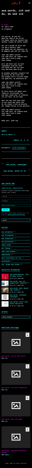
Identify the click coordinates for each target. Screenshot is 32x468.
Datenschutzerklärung (16, 215)
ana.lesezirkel (9, 238)
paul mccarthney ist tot (12, 258)
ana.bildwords (8, 232)
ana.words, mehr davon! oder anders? (19, 289)
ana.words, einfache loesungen (18, 296)
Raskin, (18, 463)
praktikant (7, 261)
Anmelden (5, 209)
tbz (6, 358)
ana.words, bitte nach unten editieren (19, 302)
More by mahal (8, 134)
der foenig (7, 248)
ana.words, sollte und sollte (13, 356)
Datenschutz (24, 463)
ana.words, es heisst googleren (14, 387)
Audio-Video (7, 245)
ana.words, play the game (12, 419)
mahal (7, 455)
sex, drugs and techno (12, 264)
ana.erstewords (9, 235)
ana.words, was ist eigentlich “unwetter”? (19, 282)
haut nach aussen (9, 251)
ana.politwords (9, 242)
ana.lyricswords (19, 148)
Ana (14, 463)
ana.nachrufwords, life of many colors (19, 275)
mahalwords (7, 255)
